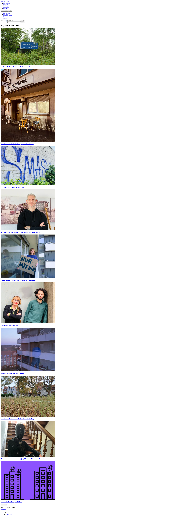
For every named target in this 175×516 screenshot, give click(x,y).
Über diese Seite (6, 3)
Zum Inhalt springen (5, 1)
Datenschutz (6, 7)
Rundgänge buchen (7, 5)
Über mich (5, 4)
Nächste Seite (3, 509)
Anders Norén (9, 514)
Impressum (5, 8)
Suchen (10, 10)
